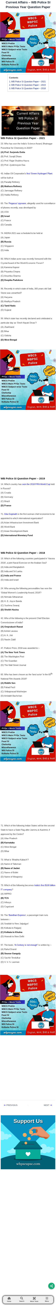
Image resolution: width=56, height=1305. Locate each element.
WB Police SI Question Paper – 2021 (28, 81)
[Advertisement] (28, 439)
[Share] (51, 1286)
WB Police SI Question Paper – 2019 (28, 85)
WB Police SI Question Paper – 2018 (28, 88)
